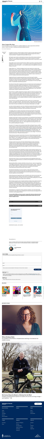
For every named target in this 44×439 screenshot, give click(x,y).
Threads (31, 427)
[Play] (10, 201)
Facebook (31, 422)
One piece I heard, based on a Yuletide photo (23, 129)
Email (4, 265)
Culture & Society (4, 416)
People (31, 408)
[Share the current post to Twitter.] (2, 56)
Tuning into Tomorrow (4, 295)
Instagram (32, 425)
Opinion (17, 408)
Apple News (32, 428)
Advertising (18, 428)
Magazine (18, 420)
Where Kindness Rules (8, 337)
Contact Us (18, 430)
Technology (4, 413)
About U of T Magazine (19, 422)
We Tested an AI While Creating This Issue (38, 296)
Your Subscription (19, 425)
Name (4, 263)
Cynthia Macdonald (7, 48)
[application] (25, 202)
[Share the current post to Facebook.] (2, 57)
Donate (38, 403)
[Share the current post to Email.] (2, 60)
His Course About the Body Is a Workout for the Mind (17, 395)
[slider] (40, 201)
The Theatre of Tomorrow (16, 295)
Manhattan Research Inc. (33, 273)
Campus (3, 420)
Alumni (31, 410)
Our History (4, 422)
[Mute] (38, 201)
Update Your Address (19, 427)
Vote (16, 218)
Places (3, 424)
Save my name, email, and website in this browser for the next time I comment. (15, 267)
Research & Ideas (5, 408)
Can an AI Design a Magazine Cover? (27, 295)
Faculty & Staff (32, 413)
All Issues (17, 424)
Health (3, 410)
